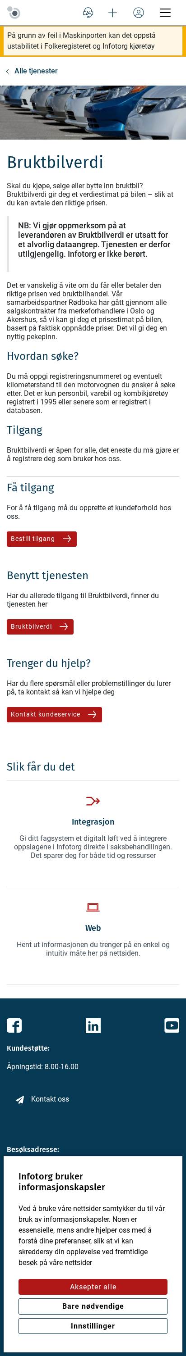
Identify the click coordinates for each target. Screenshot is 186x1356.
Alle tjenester (36, 71)
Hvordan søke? (43, 356)
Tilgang (24, 430)
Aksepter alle (93, 1287)
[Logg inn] (138, 12)
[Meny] (165, 12)
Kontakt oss (50, 1099)
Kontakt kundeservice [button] (46, 714)
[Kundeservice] (88, 12)
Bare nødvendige (93, 1306)
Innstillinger (93, 1326)
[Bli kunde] (113, 12)
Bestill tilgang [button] (34, 538)
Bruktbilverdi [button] (32, 626)
